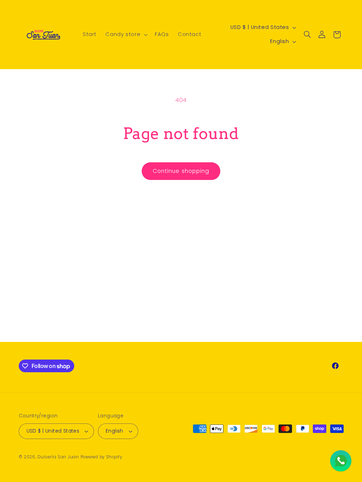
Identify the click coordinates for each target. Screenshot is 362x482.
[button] (126, 34)
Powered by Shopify (101, 457)
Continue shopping (181, 171)
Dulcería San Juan (58, 457)
